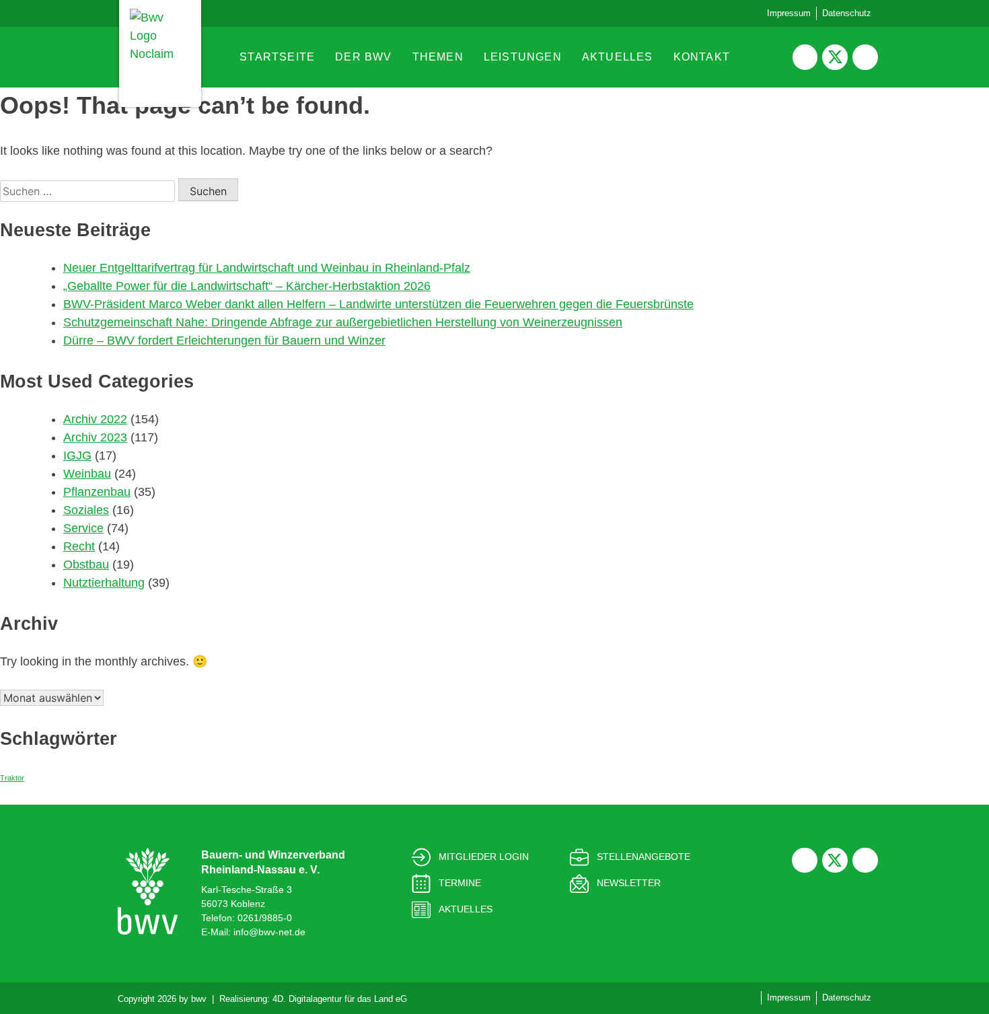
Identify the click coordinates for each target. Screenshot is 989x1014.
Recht (79, 546)
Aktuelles (617, 57)
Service (83, 528)
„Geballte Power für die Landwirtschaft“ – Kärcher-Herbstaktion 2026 (247, 286)
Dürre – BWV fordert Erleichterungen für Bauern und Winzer (224, 340)
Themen (438, 57)
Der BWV (363, 57)
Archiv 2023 (95, 437)
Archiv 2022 (95, 419)
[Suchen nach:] (89, 191)
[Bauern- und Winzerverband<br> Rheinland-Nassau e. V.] (147, 891)
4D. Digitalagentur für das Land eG (339, 999)
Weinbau (87, 473)
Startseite (277, 57)
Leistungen (523, 57)
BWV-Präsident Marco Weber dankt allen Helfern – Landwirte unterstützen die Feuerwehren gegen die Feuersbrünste (378, 304)
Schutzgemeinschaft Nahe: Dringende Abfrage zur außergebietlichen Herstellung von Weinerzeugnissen (342, 322)
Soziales (86, 510)
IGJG (77, 455)
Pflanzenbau (97, 492)
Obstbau (86, 564)
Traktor (12, 778)
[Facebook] (805, 57)
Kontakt (701, 57)
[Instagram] (865, 57)
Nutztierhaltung (104, 582)
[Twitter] (835, 57)
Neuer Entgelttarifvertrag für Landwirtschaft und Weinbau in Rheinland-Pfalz (266, 268)
